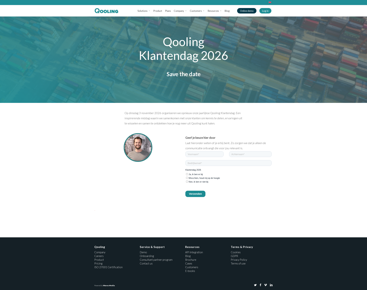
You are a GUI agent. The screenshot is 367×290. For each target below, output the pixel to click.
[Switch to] (270, 2)
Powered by (104, 285)
